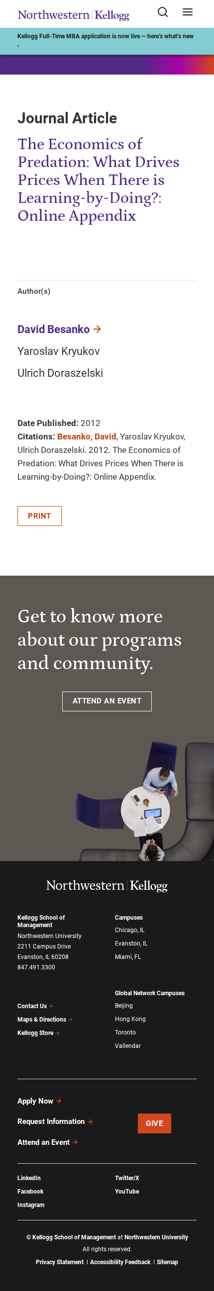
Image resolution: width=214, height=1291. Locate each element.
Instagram (30, 1205)
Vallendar (128, 1045)
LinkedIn (29, 1178)
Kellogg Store (35, 1033)
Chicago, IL (129, 930)
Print (39, 516)
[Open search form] (166, 12)
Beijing (124, 1005)
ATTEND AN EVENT (107, 700)
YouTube (127, 1191)
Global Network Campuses (150, 993)
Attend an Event (43, 1142)
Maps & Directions (41, 1019)
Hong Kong (130, 1019)
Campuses (129, 917)
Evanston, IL (131, 943)
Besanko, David (86, 436)
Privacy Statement (60, 1262)
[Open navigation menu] (188, 12)
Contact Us (32, 1006)
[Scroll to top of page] (197, 1239)
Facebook (30, 1191)
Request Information (51, 1121)
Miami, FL (128, 956)
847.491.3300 (36, 967)
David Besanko (53, 329)
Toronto (125, 1032)
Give (154, 1123)
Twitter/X (127, 1178)
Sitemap (167, 1262)
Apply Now (35, 1101)
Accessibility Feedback (120, 1262)
